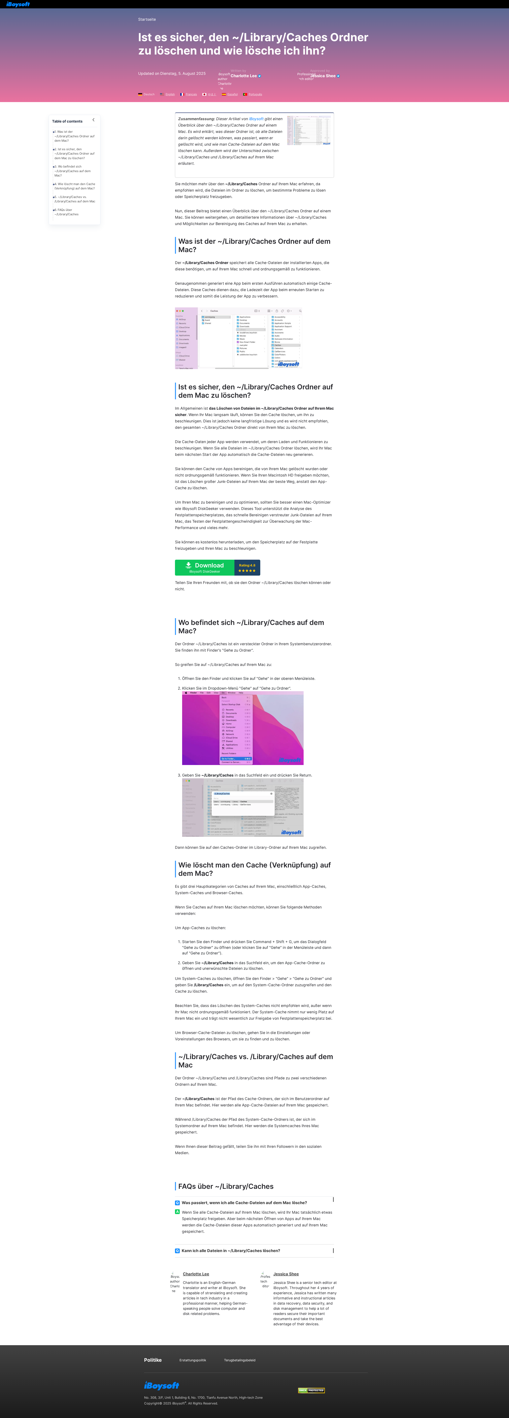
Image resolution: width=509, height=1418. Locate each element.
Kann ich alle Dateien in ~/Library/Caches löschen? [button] (228, 1250)
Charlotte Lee (244, 75)
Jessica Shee (323, 75)
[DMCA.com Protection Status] (311, 1387)
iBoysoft (256, 119)
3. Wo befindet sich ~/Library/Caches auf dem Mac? (72, 171)
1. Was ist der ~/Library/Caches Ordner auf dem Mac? (74, 136)
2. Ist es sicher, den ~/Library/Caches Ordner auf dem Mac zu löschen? (74, 153)
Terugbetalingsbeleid (239, 1360)
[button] (217, 568)
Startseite (147, 19)
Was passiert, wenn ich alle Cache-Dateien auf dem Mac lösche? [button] (241, 1202)
